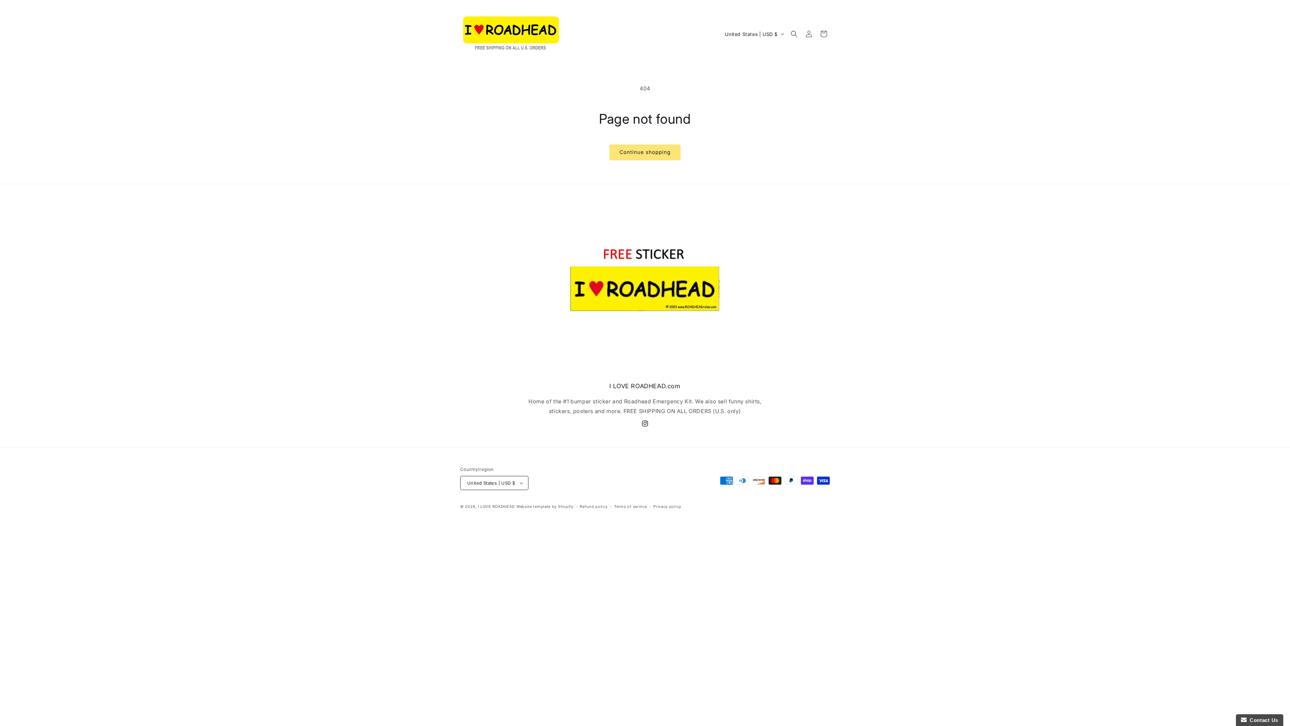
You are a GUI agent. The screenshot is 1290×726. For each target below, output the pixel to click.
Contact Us (1262, 720)
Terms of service (630, 506)
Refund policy (593, 506)
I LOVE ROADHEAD (496, 506)
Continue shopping (645, 152)
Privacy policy (667, 506)
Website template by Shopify (544, 506)
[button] (794, 34)
